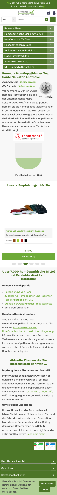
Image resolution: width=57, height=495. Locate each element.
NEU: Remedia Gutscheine (19, 67)
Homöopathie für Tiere (17, 39)
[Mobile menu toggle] (3, 13)
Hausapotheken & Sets (17, 44)
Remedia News (13, 28)
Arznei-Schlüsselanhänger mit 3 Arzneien (25, 231)
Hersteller (38, 6)
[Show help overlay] (46, 19)
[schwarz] (25, 240)
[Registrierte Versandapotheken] (39, 446)
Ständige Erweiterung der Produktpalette (28, 303)
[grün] (18, 240)
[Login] (54, 13)
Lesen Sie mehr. (36, 434)
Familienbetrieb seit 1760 (19, 299)
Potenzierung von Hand (18, 291)
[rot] (22, 240)
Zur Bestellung (28, 256)
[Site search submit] (53, 19)
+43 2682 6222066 (27, 82)
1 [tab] (14, 264)
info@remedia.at (27, 86)
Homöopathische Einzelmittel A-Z (23, 33)
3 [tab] (25, 264)
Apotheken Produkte (16, 61)
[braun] (14, 240)
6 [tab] (43, 264)
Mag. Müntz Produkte (16, 55)
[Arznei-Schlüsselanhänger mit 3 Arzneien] (28, 208)
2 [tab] (20, 264)
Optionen (45, 489)
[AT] (26, 13)
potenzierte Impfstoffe (39, 391)
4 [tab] (31, 264)
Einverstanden (47, 483)
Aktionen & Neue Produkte (19, 50)
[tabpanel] (28, 160)
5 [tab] (37, 264)
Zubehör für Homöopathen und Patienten (28, 295)
